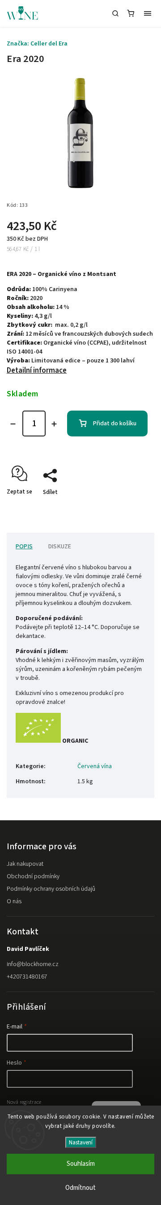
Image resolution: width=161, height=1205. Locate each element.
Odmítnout (80, 1188)
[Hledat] (115, 13)
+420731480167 (27, 976)
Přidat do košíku (114, 423)
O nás (14, 901)
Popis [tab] (24, 546)
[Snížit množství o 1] (13, 424)
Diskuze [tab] (59, 546)
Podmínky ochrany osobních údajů (51, 888)
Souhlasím (81, 1163)
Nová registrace (24, 1102)
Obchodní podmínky (33, 876)
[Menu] (148, 13)
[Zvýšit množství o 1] (54, 424)
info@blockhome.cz (33, 964)
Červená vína (94, 766)
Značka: (37, 43)
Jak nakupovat (25, 864)
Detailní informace (37, 370)
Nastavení (81, 1142)
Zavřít (132, 508)
